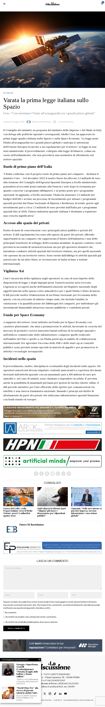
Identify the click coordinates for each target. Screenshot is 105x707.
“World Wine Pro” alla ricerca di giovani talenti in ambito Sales (27, 690)
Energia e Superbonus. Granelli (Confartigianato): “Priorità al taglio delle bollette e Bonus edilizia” (27, 670)
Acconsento (10, 612)
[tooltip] (36, 473)
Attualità (8, 93)
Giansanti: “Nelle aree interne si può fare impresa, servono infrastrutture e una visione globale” (86, 512)
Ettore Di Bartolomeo (42, 122)
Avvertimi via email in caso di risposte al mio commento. (31, 617)
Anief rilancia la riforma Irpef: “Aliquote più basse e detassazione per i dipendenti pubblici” (51, 512)
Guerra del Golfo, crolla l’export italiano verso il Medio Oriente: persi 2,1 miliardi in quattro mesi (17, 512)
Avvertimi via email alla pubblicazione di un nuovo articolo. (31, 622)
